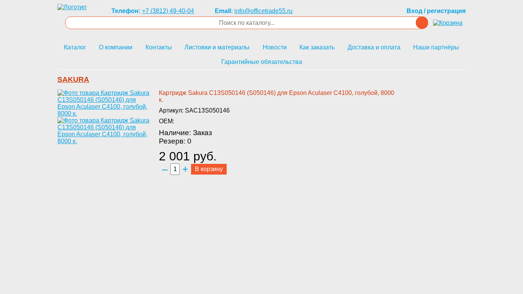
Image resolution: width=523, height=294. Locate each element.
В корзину (209, 169)
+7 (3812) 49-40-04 (168, 11)
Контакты (158, 47)
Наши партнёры (436, 47)
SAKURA (73, 79)
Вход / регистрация (436, 11)
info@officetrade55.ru (263, 11)
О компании (115, 47)
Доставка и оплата (374, 47)
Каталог (75, 47)
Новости (275, 47)
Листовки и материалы (217, 47)
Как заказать (317, 47)
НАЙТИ (422, 22)
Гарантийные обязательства (261, 62)
